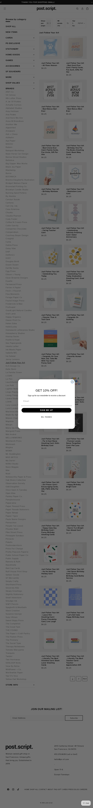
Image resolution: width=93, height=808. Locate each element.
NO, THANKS (46, 417)
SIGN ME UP (46, 410)
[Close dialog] (72, 381)
